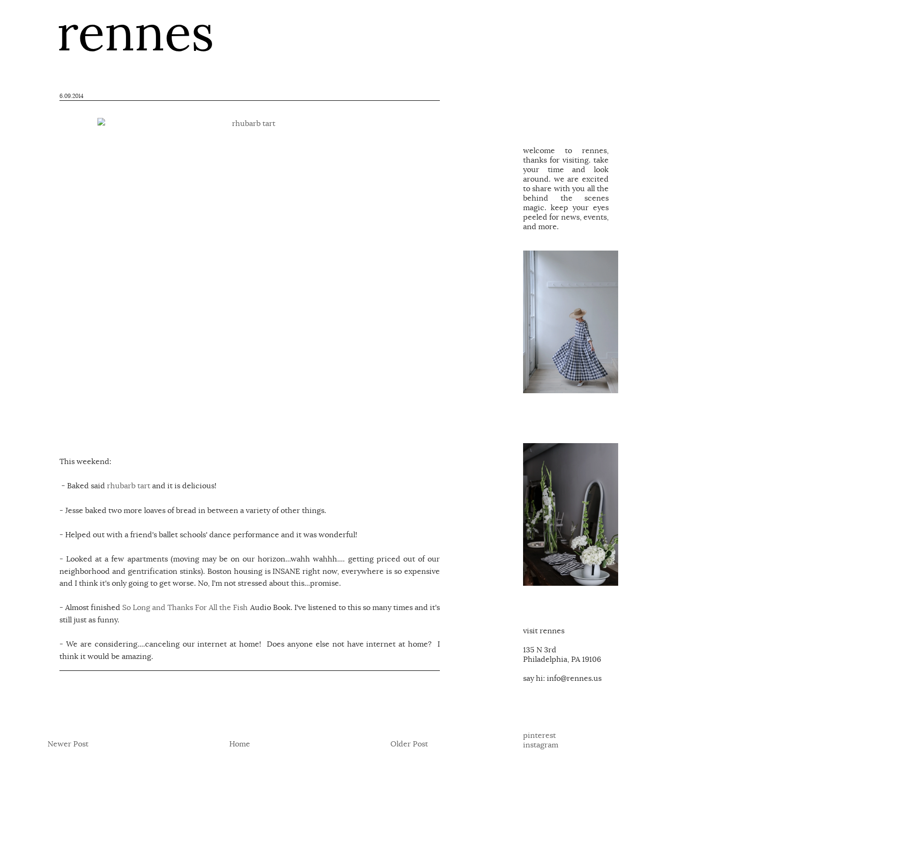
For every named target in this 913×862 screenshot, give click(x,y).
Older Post (409, 744)
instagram (540, 745)
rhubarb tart (128, 486)
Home (239, 744)
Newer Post (68, 744)
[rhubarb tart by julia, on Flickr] (249, 270)
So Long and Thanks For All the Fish (185, 607)
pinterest (539, 735)
